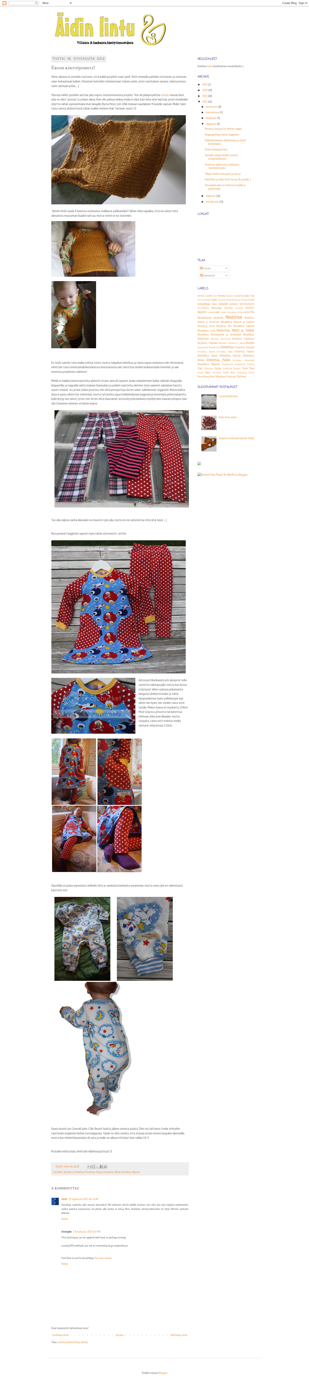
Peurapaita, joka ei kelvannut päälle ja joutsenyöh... (225, 186)
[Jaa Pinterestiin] (105, 1167)
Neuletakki (219, 317)
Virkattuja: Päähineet (236, 376)
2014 (205, 90)
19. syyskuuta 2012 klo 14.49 (83, 1199)
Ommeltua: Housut (94, 1172)
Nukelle (250, 343)
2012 (205, 101)
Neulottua (68, 1172)
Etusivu (120, 1335)
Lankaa (210, 312)
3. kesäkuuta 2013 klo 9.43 (87, 1231)
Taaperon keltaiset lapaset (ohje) (236, 438)
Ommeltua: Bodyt (224, 351)
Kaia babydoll (219, 304)
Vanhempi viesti (178, 1335)
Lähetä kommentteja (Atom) (73, 1342)
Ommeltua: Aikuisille (244, 347)
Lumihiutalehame (228, 396)
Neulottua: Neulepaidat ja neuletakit (219, 334)
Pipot (200, 368)
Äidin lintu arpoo (227, 417)
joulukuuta (212, 106)
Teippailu (237, 368)
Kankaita (234, 303)
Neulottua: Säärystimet (221, 338)
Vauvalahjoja (203, 376)
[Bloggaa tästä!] (93, 1167)
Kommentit (209, 275)
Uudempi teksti (60, 1335)
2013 (205, 96)
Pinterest (250, 364)
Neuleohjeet (204, 318)
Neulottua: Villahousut (243, 338)
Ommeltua (79, 1172)
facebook (207, 299)
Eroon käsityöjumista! (216, 149)
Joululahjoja (204, 304)
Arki (215, 295)
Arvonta (222, 295)
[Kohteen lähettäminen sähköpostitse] (89, 1167)
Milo (252, 312)
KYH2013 (250, 307)
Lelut (247, 312)
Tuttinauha (242, 372)
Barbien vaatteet (233, 295)
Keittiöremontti (247, 303)
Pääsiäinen (208, 368)
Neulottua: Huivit (206, 325)
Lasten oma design (229, 312)
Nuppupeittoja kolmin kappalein (222, 134)
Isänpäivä (245, 299)
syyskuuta (211, 124)
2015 (205, 84)
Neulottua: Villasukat (208, 342)
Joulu (252, 299)
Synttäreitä (227, 368)
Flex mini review (103, 1258)
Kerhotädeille (203, 308)
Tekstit (207, 268)
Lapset (217, 312)
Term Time (248, 368)
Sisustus (217, 368)
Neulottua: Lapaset (243, 326)
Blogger (162, 1373)
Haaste (214, 299)
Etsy (252, 295)
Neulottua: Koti (223, 325)
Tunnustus (217, 372)
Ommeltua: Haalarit (244, 351)
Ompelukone (240, 364)
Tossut (207, 372)
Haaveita (222, 299)
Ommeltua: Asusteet (206, 351)
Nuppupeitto (203, 347)
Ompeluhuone (227, 364)
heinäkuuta (212, 202)
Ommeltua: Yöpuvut (130, 1172)
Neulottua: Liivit (206, 330)
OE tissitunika (214, 347)
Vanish (251, 372)
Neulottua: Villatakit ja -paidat (231, 343)
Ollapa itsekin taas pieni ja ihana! (223, 174)
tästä (209, 66)
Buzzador (245, 295)
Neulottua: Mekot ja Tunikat (235, 330)
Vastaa (64, 1219)
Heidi (64, 1199)
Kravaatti (239, 308)
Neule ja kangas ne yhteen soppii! (223, 128)
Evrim (200, 299)
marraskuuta (213, 112)
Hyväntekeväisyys (233, 299)
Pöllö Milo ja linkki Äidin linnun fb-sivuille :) (228, 179)
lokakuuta (211, 118)
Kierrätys (228, 307)
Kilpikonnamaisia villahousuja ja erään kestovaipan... (225, 142)
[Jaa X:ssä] (97, 1167)
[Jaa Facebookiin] (101, 1167)
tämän (165, 95)
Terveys (200, 372)
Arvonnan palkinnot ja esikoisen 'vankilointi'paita (222, 166)
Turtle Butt (229, 372)
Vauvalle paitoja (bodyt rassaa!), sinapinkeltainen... (221, 156)
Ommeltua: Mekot (111, 1172)
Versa (212, 376)
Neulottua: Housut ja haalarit (238, 322)
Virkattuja (220, 376)
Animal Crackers (205, 295)
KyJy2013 (202, 312)
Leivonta (240, 312)
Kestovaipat (216, 307)
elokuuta (211, 196)
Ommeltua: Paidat (218, 359)
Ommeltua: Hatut (207, 355)
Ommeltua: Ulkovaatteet (243, 360)
